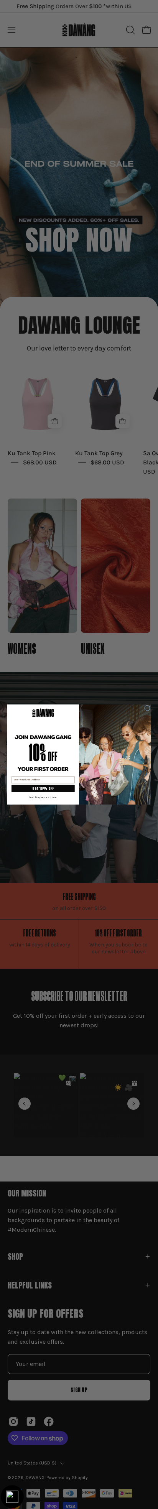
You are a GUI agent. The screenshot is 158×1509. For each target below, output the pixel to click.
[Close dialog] (147, 708)
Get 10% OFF (43, 788)
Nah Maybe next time (43, 796)
